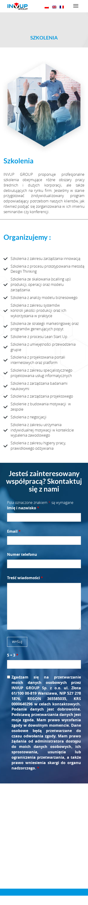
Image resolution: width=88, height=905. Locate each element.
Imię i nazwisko (23, 507)
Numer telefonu (22, 554)
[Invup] (17, 6)
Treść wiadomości (25, 577)
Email (14, 531)
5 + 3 (12, 655)
